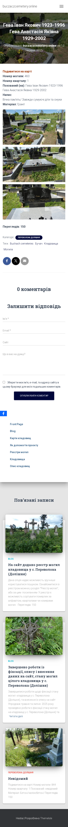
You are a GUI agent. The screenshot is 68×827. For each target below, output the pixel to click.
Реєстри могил (19, 452)
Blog (13, 431)
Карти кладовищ (20, 438)
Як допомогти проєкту (24, 445)
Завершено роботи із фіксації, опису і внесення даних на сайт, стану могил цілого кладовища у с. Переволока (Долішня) (32, 676)
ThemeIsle (46, 818)
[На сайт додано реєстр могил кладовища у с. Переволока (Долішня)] (34, 533)
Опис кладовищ (20, 466)
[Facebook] (3, 413)
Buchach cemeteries (21, 243)
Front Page (16, 424)
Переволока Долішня (29, 238)
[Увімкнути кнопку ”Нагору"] (60, 819)
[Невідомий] (34, 747)
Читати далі (16, 716)
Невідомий (18, 778)
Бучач (38, 243)
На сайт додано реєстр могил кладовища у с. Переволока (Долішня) (34, 569)
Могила (8, 249)
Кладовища (51, 243)
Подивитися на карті (17, 71)
